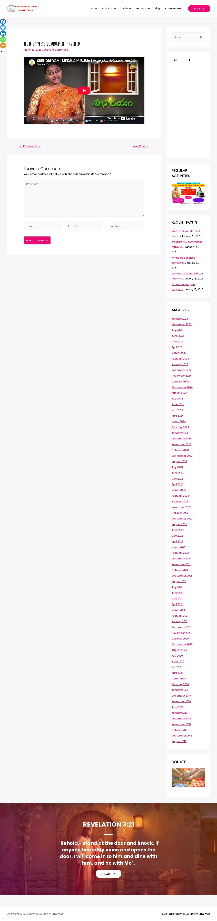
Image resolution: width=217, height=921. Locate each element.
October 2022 (180, 513)
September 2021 (182, 575)
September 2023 (182, 456)
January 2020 (180, 690)
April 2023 (177, 484)
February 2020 (180, 684)
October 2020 (180, 638)
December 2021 (181, 558)
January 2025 (180, 364)
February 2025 (180, 358)
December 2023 (181, 438)
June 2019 (178, 707)
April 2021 (177, 604)
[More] (3, 45)
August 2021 (179, 581)
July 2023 (177, 467)
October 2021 (180, 570)
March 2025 (179, 353)
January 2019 (180, 712)
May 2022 (177, 535)
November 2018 (181, 724)
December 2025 (182, 324)
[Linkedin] (3, 34)
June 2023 (178, 473)
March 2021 (178, 610)
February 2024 (180, 427)
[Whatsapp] (3, 39)
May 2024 (177, 410)
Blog (157, 8)
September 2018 (182, 735)
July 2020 (177, 655)
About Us (107, 8)
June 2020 (178, 661)
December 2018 (181, 718)
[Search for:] (188, 37)
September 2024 (182, 387)
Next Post (140, 146)
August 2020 (179, 650)
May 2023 (177, 478)
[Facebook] (3, 22)
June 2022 (178, 530)
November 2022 (181, 507)
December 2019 (181, 695)
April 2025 (177, 347)
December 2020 (181, 627)
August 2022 (179, 524)
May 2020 (177, 667)
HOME (94, 8)
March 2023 (179, 490)
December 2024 (182, 370)
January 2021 (179, 621)
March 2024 (179, 421)
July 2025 (177, 330)
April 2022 (177, 541)
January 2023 (180, 501)
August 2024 (179, 393)
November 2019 (181, 701)
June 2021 (177, 593)
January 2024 (180, 433)
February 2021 (180, 615)
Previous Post (30, 146)
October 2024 (180, 381)
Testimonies (143, 8)
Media (124, 8)
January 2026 (180, 318)
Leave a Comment (56, 49)
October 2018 (180, 730)
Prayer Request (173, 8)
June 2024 (178, 404)
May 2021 (177, 598)
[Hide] (1, 51)
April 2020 (177, 673)
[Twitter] (3, 28)
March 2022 (178, 547)
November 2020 (181, 633)
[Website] (126, 227)
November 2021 (181, 564)
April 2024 (177, 415)
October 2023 (180, 450)
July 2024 (177, 398)
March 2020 (179, 678)
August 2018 (179, 741)
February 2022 (180, 553)
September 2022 (182, 518)
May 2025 (177, 341)
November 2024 (181, 375)
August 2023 (179, 461)
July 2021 (177, 587)
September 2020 (182, 644)
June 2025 (178, 336)
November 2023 (181, 444)
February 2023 (180, 495)
